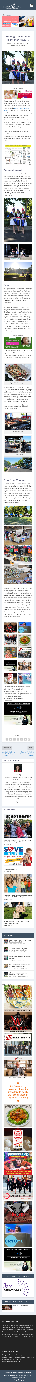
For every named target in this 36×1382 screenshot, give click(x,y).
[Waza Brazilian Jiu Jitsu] (18, 1032)
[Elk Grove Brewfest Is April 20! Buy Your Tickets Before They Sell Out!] (18, 826)
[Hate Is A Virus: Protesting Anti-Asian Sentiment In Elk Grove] (18, 910)
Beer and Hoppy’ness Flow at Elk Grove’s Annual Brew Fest (19, 965)
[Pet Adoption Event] (18, 856)
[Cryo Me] (18, 1247)
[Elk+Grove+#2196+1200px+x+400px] (18, 22)
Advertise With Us (15, 1375)
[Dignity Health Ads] (18, 1103)
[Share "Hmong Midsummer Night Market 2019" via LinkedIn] (22, 739)
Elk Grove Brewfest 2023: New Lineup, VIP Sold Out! (18, 973)
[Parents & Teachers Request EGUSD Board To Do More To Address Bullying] (18, 883)
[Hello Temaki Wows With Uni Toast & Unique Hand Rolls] (6, 941)
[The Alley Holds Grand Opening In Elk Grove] (6, 957)
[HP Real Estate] (18, 1055)
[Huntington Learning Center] (18, 348)
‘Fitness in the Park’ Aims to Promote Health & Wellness (18, 949)
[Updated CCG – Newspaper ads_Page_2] (18, 99)
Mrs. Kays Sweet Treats (20, 1305)
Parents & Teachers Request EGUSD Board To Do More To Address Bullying (18, 896)
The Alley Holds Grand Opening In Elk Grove (20, 957)
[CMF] (18, 724)
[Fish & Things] (18, 1008)
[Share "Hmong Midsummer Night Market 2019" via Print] (29, 739)
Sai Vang (16, 43)
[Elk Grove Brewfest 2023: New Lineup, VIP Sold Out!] (6, 974)
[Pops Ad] (18, 1223)
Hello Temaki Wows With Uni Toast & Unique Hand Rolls (20, 941)
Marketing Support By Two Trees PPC (20, 1372)
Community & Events (18, 46)
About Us (6, 1375)
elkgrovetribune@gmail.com (11, 1361)
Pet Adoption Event (10, 869)
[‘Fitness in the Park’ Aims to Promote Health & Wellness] (6, 949)
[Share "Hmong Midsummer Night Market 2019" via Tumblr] (14, 739)
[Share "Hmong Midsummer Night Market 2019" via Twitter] (10, 739)
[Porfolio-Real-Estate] (18, 1199)
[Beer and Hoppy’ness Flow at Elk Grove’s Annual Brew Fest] (6, 966)
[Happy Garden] (18, 1127)
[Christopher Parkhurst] (18, 1079)
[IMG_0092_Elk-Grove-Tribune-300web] (18, 1150)
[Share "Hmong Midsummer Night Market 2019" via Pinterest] (18, 739)
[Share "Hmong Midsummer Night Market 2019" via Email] (25, 739)
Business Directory (26, 1375)
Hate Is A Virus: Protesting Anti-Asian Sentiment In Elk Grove (16, 922)
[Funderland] (18, 1174)
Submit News (14, 1377)
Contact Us (22, 1377)
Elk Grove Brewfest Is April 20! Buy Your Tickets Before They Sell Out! (17, 841)
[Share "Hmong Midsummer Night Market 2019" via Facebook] (7, 739)
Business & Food (20, 943)
